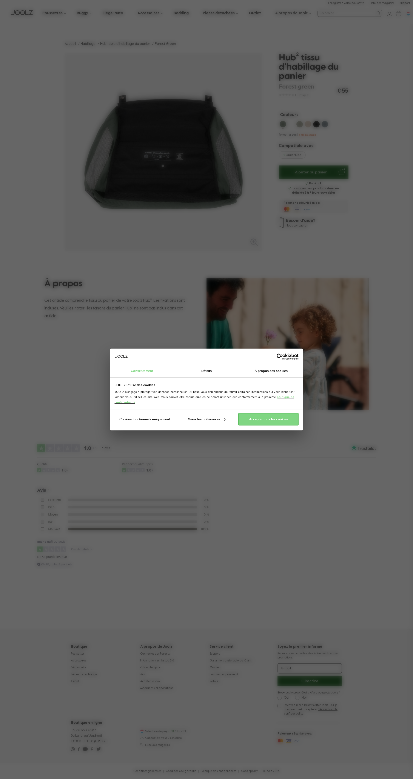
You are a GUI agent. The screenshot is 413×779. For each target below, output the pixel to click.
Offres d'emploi (150, 667)
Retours (214, 681)
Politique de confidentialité (218, 771)
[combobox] (346, 13)
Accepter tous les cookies (268, 419)
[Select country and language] (406, 13)
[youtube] (85, 749)
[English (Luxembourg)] (141, 731)
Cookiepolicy (249, 771)
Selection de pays (157, 731)
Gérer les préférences (204, 419)
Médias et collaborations (156, 688)
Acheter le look (150, 681)
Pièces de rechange (84, 674)
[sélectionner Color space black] (316, 125)
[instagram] (73, 749)
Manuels (215, 667)
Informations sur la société (157, 660)
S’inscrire (309, 681)
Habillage (88, 44)
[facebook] (79, 749)
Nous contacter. (297, 225)
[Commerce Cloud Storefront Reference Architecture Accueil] (22, 13)
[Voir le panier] (398, 13)
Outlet (75, 681)
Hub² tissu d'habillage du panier (125, 44)
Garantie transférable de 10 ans (230, 660)
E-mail (286, 668)
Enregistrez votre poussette (346, 3)
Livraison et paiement (224, 674)
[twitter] (99, 749)
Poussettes (77, 653)
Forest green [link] (165, 44)
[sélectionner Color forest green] (283, 125)
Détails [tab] (206, 371)
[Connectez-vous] (388, 13)
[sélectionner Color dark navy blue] (291, 125)
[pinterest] (92, 749)
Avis (142, 674)
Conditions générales (147, 771)
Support (405, 3)
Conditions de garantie (181, 771)
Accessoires (78, 660)
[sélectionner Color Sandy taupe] (308, 125)
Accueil (70, 44)
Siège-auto (78, 667)
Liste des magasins (382, 3)
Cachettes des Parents (155, 653)
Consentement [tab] (142, 371)
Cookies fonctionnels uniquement (144, 419)
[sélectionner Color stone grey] (325, 125)
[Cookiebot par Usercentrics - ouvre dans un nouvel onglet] (280, 357)
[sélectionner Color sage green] (300, 125)
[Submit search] (378, 13)
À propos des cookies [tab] (271, 371)
